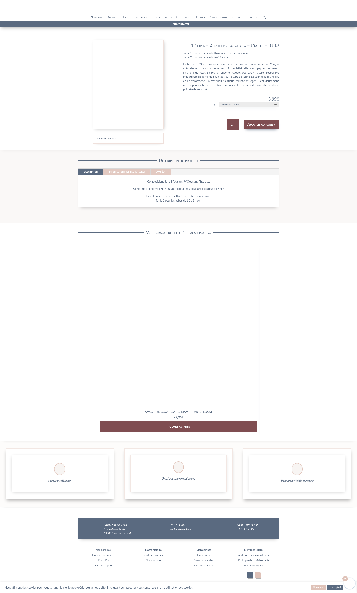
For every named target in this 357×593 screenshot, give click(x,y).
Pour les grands (218, 17)
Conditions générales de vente (254, 554)
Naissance (113, 17)
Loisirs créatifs (140, 17)
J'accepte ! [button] (335, 587)
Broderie (235, 17)
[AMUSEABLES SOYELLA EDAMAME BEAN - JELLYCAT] (178, 406)
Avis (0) (160, 171)
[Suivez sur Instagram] (62, 24)
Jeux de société (184, 17)
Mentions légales (253, 565)
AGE (216, 105)
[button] (264, 18)
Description (91, 171)
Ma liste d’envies (203, 565)
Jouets (156, 17)
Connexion (203, 554)
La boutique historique (153, 554)
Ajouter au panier (261, 124)
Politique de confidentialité (253, 560)
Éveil (125, 17)
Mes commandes (203, 560)
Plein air (200, 17)
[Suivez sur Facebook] (56, 24)
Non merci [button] (318, 587)
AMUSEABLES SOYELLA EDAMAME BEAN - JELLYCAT (178, 411)
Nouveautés (97, 17)
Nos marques (251, 17)
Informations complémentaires (127, 171)
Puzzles (168, 17)
